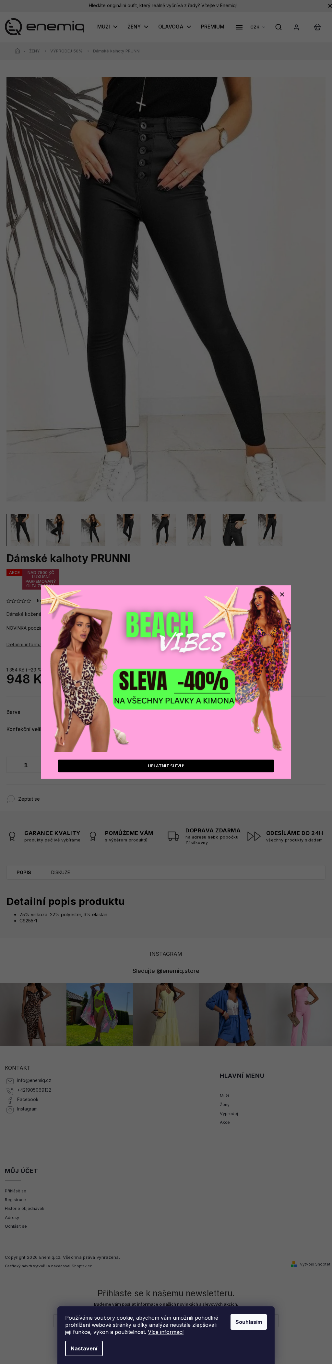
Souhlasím (248, 1322)
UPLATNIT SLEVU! (166, 766)
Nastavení (84, 1348)
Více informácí (166, 1332)
